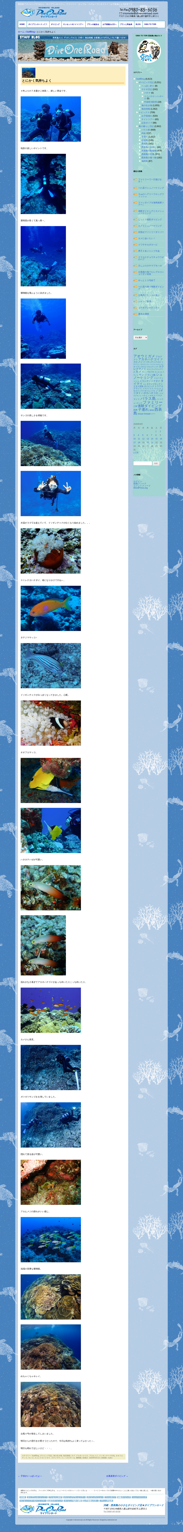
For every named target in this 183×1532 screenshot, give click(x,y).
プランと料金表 (126, 24)
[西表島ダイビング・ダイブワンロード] (43, 12)
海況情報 (66, 1456)
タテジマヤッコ (57, 1458)
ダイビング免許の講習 (73, 1501)
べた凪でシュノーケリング (151, 188)
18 (139, 442)
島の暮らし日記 (146, 126)
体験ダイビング (150, 406)
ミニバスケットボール (153, 97)
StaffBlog (35, 1456)
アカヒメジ (93, 1456)
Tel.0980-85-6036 (111, 1512)
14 (152, 439)
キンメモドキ (148, 372)
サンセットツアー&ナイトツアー (33, 1501)
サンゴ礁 (151, 375)
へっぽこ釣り (147, 86)
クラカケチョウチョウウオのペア (151, 258)
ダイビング (55, 24)
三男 (135, 406)
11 (139, 439)
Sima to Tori (150, 24)
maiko (110, 1458)
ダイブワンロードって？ (37, 24)
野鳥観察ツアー (149, 414)
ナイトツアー (147, 119)
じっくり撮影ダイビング (150, 219)
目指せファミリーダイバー (151, 232)
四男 (135, 410)
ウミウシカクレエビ (156, 364)
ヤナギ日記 (146, 89)
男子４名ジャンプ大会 (149, 251)
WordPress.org (140, 488)
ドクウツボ (157, 388)
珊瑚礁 (78, 1458)
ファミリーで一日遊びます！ (150, 180)
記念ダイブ (146, 123)
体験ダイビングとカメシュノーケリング (151, 212)
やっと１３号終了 (146, 280)
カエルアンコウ (152, 367)
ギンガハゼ (158, 372)
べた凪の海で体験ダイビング (151, 288)
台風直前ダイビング (117, 1476)
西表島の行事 (147, 154)
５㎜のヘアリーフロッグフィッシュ (151, 195)
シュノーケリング (148, 376)
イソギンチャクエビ (152, 362)
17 (134, 442)
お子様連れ (146, 116)
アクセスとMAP (55, 1497)
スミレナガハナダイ (42, 1458)
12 (143, 439)
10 (134, 439)
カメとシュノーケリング (150, 226)
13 (148, 439)
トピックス (144, 112)
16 (161, 439)
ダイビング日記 (46, 1456)
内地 (143, 133)
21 (152, 442)
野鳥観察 (141, 414)
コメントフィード (142, 486)
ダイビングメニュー (95, 1497)
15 (156, 439)
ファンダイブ (110, 1497)
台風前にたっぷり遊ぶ (149, 295)
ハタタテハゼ (70, 1458)
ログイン (137, 481)
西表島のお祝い (148, 147)
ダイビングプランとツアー (74, 1497)
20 (148, 442)
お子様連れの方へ (110, 24)
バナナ (147, 93)
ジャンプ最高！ (145, 301)
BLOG (138, 24)
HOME (22, 24)
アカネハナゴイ (82, 1456)
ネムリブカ (151, 391)
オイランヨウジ (140, 367)
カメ (138, 371)
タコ (144, 384)
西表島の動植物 (148, 151)
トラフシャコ (148, 389)
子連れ (143, 409)
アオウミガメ (144, 356)
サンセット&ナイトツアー (73, 24)
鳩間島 (144, 161)
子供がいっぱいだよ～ (30, 1476)
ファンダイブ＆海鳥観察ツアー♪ (151, 203)
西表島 (144, 144)
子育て (144, 137)
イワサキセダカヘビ (148, 244)
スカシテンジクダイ (150, 381)
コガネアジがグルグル (149, 308)
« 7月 (136, 453)
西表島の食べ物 (148, 157)
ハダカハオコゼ (149, 393)
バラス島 (145, 130)
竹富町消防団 (150, 102)
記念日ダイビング (55, 1501)
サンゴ (30, 1458)
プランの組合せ (93, 24)
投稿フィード (139, 483)
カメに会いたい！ (146, 238)
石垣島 (144, 140)
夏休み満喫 (143, 314)
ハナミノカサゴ (148, 396)
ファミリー (153, 402)
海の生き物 (57, 1456)
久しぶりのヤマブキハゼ (150, 266)
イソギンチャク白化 (107, 1456)
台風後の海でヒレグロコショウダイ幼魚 (151, 273)
